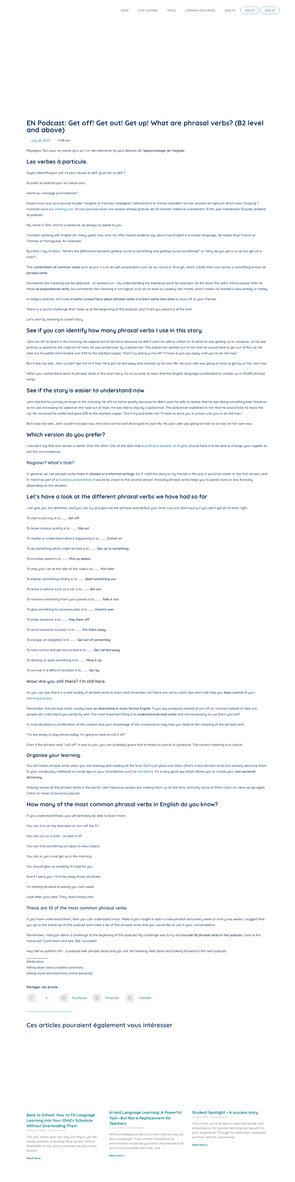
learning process (39, 698)
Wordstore (145, 771)
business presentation (75, 480)
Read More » (34, 1158)
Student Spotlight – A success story (225, 1112)
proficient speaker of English (166, 446)
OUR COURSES (148, 10)
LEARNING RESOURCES (200, 10)
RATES (171, 10)
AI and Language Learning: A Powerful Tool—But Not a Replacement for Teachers (145, 1118)
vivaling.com (64, 209)
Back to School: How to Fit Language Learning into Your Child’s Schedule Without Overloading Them (61, 1120)
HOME (125, 10)
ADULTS (230, 10)
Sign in (249, 10)
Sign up (270, 10)
